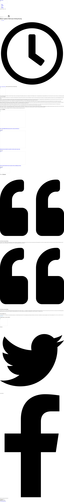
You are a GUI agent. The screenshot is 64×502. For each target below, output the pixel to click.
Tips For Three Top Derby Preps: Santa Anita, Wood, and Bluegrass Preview (10, 165)
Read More (1, 130)
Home (2, 4)
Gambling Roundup (4, 86)
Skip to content (1, 0)
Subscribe (2, 5)
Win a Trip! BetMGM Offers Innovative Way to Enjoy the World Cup (9, 128)
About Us (2, 7)
